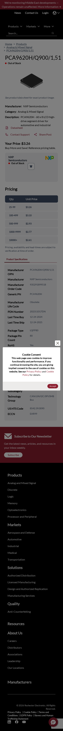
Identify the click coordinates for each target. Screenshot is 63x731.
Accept (53, 386)
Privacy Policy (34, 371)
